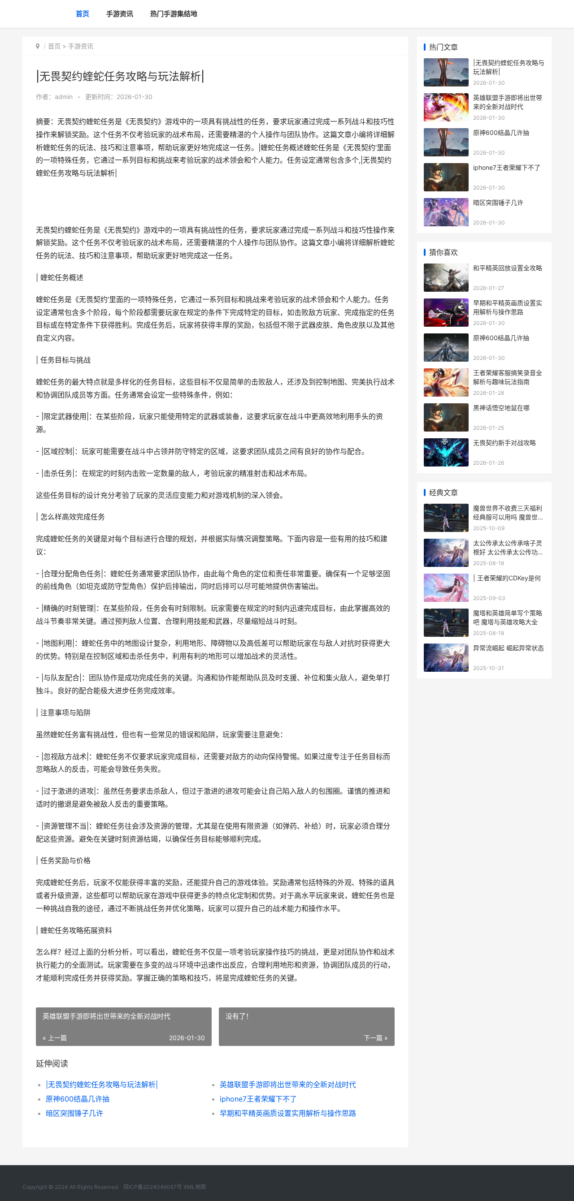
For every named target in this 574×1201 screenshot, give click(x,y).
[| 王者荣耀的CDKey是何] (446, 579)
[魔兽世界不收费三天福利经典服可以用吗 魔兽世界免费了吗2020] (446, 509)
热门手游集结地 (173, 13)
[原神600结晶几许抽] (446, 134)
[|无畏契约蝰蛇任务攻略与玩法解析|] (446, 64)
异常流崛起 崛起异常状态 (508, 648)
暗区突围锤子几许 (74, 1113)
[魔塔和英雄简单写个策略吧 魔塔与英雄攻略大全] (446, 614)
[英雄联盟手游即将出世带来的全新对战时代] (446, 99)
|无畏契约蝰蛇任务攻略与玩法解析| (102, 1084)
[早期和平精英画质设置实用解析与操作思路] (446, 304)
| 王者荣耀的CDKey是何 (507, 578)
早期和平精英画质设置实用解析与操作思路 (288, 1113)
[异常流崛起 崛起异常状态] (446, 649)
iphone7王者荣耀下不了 (258, 1098)
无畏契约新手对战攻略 (504, 442)
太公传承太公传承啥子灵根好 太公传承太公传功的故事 (508, 551)
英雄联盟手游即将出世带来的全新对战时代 (288, 1084)
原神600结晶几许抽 (77, 1098)
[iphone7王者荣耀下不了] (446, 169)
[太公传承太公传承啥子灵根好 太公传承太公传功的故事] (446, 544)
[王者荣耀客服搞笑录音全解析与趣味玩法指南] (446, 374)
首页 (82, 13)
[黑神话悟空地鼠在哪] (446, 409)
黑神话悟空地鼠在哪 (501, 407)
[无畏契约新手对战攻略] (446, 444)
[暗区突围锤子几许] (446, 203)
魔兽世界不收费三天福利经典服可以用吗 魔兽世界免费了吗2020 (508, 516)
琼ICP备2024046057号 (152, 1187)
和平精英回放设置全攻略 (507, 268)
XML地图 (194, 1187)
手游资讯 (119, 13)
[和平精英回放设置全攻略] (446, 269)
